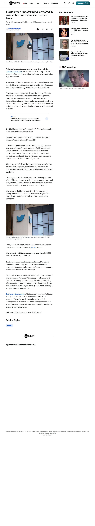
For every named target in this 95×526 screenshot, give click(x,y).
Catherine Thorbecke (14, 28)
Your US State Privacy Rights (31, 431)
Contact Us (53, 433)
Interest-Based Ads (61, 431)
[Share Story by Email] (47, 29)
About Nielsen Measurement (74, 431)
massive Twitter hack (14, 71)
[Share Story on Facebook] (38, 29)
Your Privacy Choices (44, 433)
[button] (6, 3)
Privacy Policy (20, 431)
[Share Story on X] (42, 29)
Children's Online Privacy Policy (48, 431)
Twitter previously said (14, 294)
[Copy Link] (52, 29)
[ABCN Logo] (14, 3)
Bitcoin (33, 247)
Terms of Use (85, 431)
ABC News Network (11, 431)
